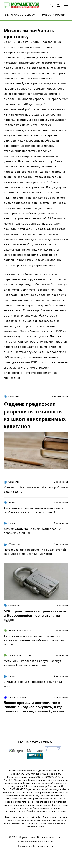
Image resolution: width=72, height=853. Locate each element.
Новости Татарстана (19, 630)
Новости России (17, 697)
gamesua (10, 161)
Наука (11, 502)
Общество (14, 396)
